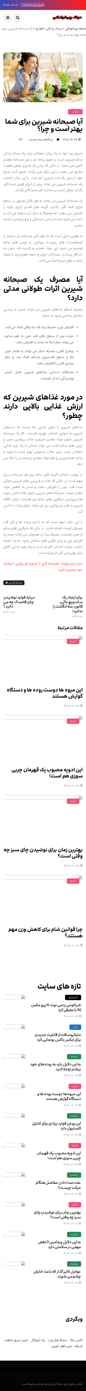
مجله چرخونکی (75, 28)
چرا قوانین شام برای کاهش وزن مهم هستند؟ (45, 933)
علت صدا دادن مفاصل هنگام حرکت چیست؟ (58, 1185)
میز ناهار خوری (61, 1346)
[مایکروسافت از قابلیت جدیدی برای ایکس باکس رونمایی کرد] (14, 1036)
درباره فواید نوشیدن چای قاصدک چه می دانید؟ (19, 604)
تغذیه (39, 28)
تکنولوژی (73, 997)
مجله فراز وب (57, 1340)
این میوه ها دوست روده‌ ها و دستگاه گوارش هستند (45, 693)
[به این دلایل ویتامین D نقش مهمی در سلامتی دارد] (14, 1243)
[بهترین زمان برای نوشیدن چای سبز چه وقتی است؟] (43, 818)
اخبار (75, 1027)
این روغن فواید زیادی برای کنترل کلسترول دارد (56, 1126)
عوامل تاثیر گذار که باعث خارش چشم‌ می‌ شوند (57, 1274)
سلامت (74, 1056)
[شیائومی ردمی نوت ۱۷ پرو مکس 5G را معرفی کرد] (14, 1006)
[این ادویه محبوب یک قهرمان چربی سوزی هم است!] (43, 738)
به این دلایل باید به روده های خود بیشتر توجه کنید (55, 1066)
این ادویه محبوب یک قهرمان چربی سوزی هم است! (47, 773)
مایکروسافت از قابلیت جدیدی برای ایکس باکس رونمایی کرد (58, 1037)
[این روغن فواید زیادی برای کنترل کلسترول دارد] (14, 1124)
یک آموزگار (38, 1340)
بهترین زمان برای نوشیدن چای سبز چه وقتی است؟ (43, 853)
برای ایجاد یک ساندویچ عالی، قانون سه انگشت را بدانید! (68, 606)
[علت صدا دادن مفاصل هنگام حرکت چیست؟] (14, 1183)
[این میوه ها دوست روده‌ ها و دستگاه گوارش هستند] (43, 658)
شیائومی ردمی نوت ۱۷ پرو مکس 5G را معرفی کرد (56, 1007)
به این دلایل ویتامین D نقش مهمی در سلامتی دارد (59, 1244)
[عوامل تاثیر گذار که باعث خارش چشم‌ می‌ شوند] (14, 1272)
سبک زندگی (54, 28)
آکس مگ (76, 1340)
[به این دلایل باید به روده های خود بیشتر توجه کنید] (14, 1065)
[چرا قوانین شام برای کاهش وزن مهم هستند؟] (43, 898)
